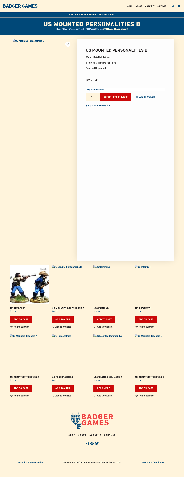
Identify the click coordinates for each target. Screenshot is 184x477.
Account (150, 6)
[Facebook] (92, 443)
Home (58, 29)
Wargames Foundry (77, 29)
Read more (103, 388)
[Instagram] (87, 443)
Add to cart (116, 97)
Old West (91, 29)
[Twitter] (97, 443)
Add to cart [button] (21, 319)
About (139, 6)
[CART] (179, 6)
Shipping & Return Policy (30, 462)
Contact (161, 6)
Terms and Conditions (153, 462)
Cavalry (99, 29)
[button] (173, 6)
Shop (130, 6)
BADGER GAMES (20, 6)
